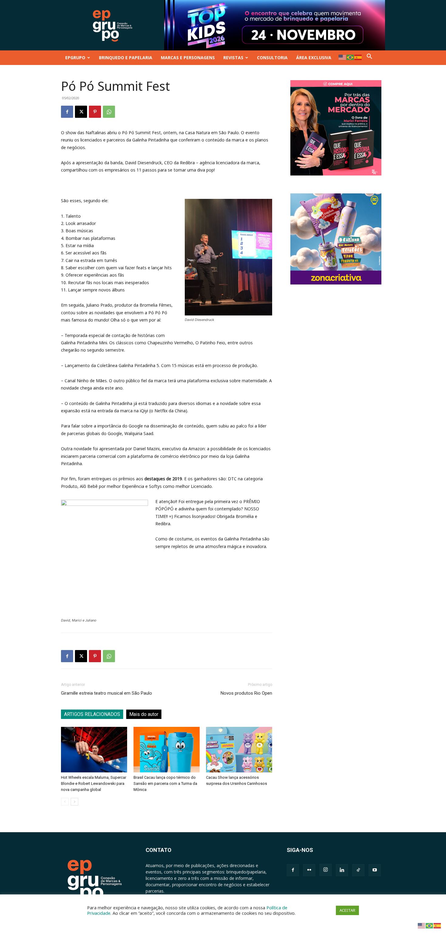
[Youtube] (375, 870)
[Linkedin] (342, 870)
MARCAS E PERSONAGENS (188, 57)
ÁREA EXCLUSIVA (313, 57)
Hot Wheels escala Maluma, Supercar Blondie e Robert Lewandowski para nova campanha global (93, 783)
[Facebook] (67, 112)
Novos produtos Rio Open (246, 693)
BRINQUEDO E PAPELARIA (125, 57)
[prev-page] (65, 801)
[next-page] (74, 801)
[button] (369, 57)
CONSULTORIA (272, 57)
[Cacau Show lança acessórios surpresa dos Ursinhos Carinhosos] (239, 749)
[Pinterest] (95, 112)
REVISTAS (233, 57)
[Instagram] (325, 870)
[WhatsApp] (109, 112)
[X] (81, 112)
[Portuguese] (350, 57)
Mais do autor (143, 714)
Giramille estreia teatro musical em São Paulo (106, 693)
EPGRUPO (75, 57)
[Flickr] (309, 870)
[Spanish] (358, 57)
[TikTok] (358, 870)
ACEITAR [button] (347, 910)
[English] (342, 57)
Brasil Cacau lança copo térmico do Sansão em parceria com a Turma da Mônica (165, 783)
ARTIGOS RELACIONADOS (92, 714)
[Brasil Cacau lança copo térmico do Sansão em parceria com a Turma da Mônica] (166, 749)
